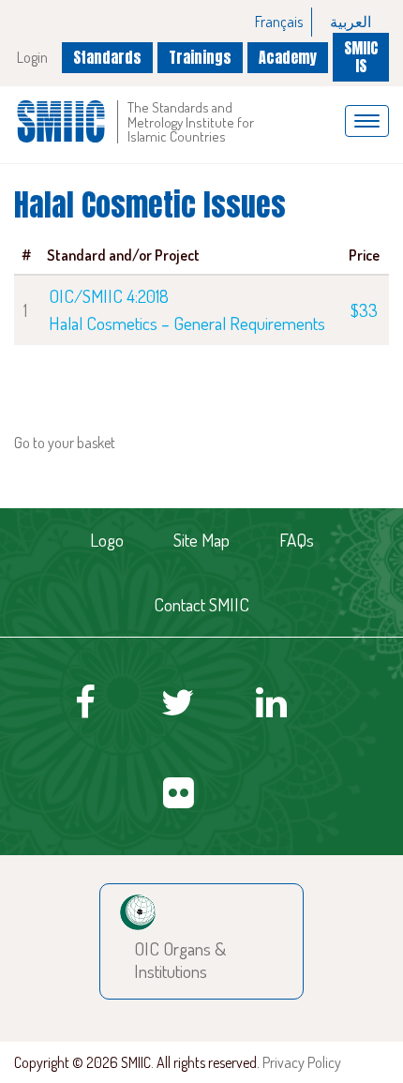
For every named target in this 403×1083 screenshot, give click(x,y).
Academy (288, 57)
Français (279, 21)
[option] (279, 22)
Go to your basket (64, 442)
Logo (107, 539)
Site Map (201, 539)
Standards (107, 57)
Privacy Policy (301, 1062)
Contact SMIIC (201, 604)
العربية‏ (350, 21)
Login (32, 57)
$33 (364, 310)
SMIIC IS (361, 57)
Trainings (200, 57)
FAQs (296, 539)
